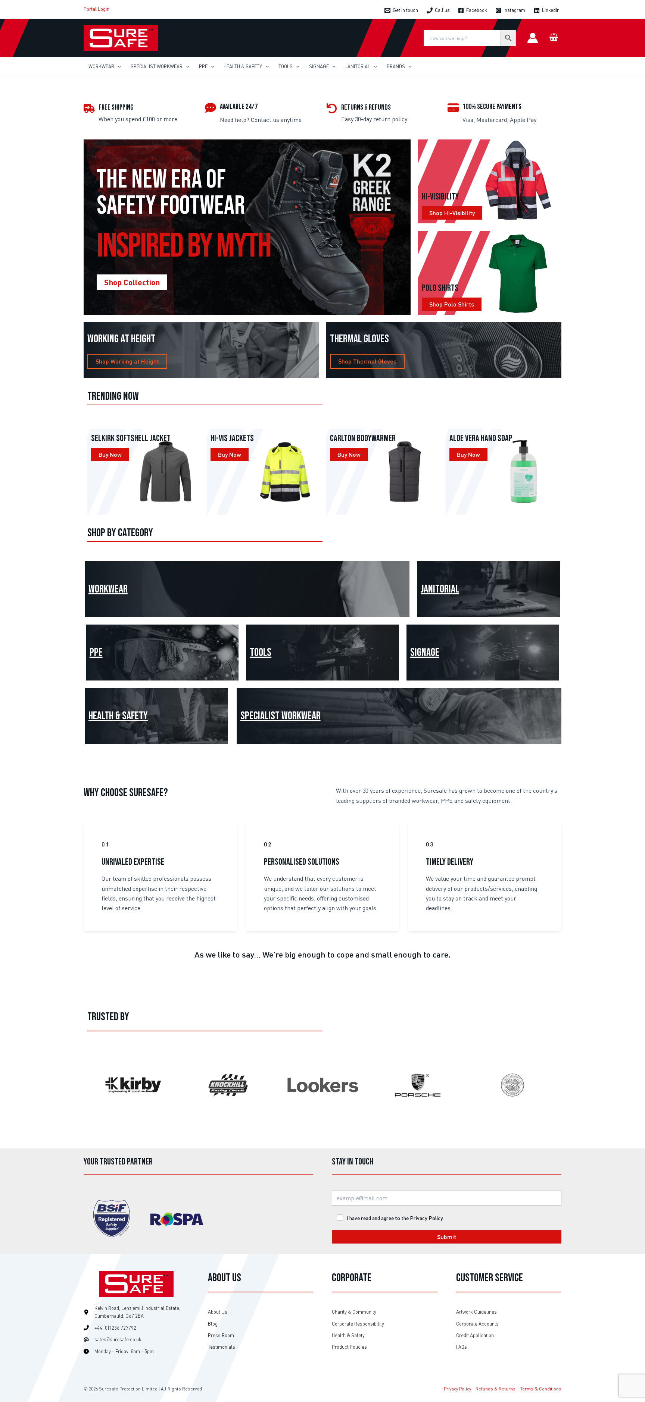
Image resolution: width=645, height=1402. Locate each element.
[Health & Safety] (348, 1335)
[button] (117, 66)
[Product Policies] (349, 1347)
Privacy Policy (457, 1389)
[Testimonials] (221, 1347)
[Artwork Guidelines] (476, 1312)
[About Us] (217, 1312)
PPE (96, 652)
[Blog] (213, 1324)
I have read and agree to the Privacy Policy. (395, 1218)
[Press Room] (221, 1335)
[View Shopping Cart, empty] (553, 37)
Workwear (108, 589)
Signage (424, 652)
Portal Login (96, 9)
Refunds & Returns (495, 1389)
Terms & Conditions (540, 1389)
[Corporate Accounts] (477, 1324)
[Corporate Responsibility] (358, 1324)
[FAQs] (461, 1347)
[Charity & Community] (354, 1312)
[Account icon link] (532, 38)
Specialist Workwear (280, 716)
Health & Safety (118, 716)
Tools (260, 652)
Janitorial (440, 589)
